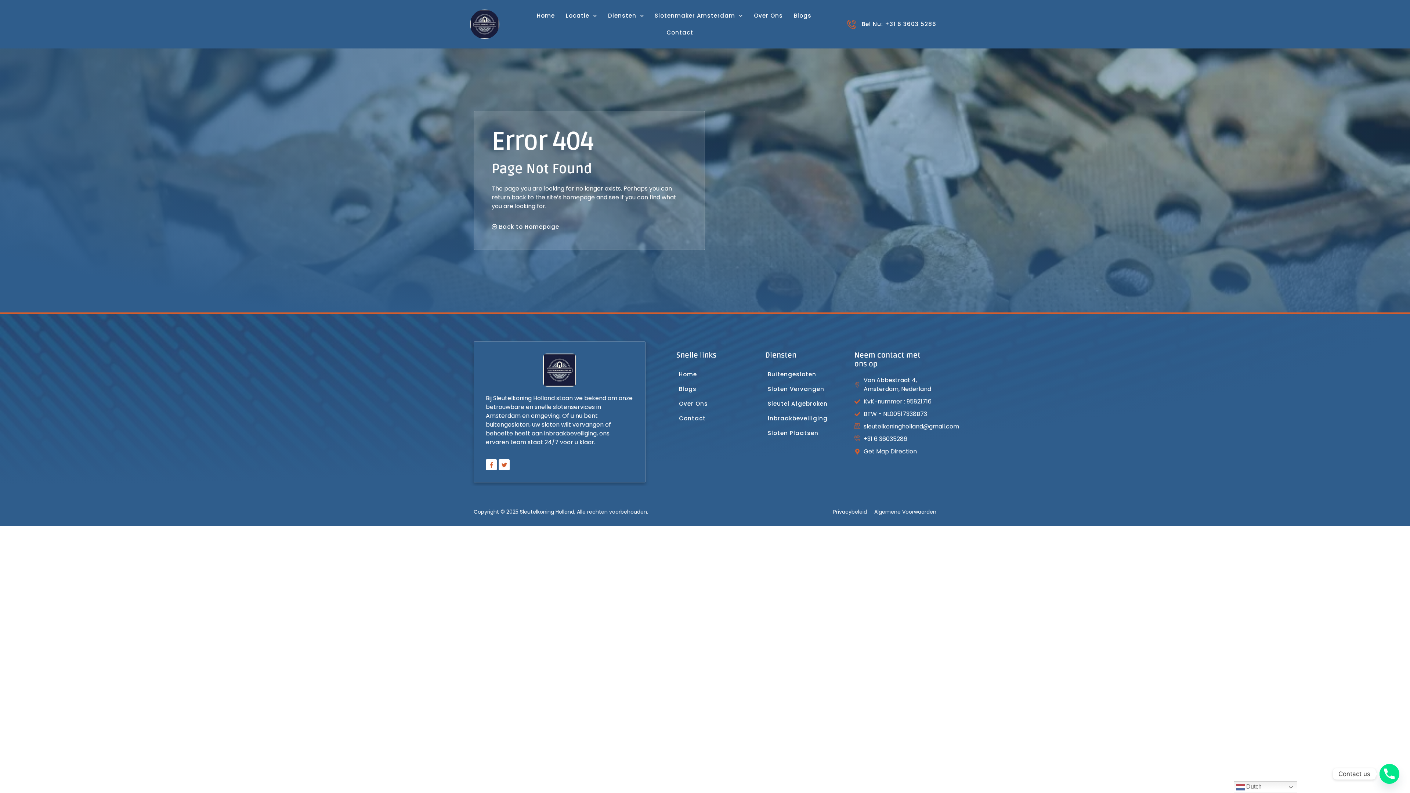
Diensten (622, 15)
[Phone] (1389, 774)
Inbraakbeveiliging (798, 418)
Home (546, 15)
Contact (679, 32)
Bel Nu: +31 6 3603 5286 (899, 24)
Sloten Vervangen (797, 389)
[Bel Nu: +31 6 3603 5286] (851, 24)
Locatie (577, 15)
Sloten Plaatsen (793, 433)
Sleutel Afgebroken (798, 404)
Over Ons (768, 15)
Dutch (1253, 786)
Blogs (802, 15)
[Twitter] (504, 464)
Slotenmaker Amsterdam (695, 15)
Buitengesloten (792, 374)
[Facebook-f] (491, 464)
